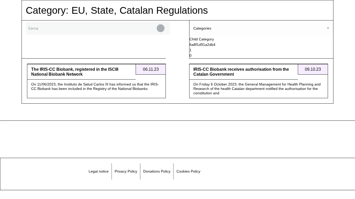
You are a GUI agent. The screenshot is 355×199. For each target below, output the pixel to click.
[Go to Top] (347, 191)
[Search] (161, 28)
